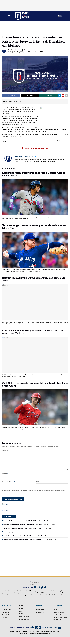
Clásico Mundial (24, 619)
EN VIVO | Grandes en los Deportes (60, 618)
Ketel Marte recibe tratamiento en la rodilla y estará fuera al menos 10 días (33, 174)
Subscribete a (36, 148)
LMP (20, 611)
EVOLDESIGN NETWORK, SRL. (40, 633)
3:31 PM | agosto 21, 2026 (51, 535)
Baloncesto (5, 612)
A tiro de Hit (40, 612)
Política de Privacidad (60, 615)
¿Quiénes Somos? (59, 612)
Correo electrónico (8, 482)
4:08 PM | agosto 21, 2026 (50, 524)
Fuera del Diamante (8, 615)
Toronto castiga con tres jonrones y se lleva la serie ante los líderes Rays (34, 227)
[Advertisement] (35, 28)
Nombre (5, 473)
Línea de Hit (40, 609)
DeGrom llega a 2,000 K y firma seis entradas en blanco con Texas (34, 279)
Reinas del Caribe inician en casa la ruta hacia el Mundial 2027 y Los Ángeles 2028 (24, 521)
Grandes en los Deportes (17, 49)
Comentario (6, 451)
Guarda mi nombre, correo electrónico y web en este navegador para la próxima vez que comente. (34, 490)
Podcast (4, 618)
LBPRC (21, 608)
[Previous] (33, 435)
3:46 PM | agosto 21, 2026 (45, 532)
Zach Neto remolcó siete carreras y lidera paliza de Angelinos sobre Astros (34, 384)
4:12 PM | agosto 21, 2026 (54, 520)
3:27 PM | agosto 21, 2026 (50, 539)
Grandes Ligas (37, 52)
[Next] (36, 435)
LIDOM (21, 606)
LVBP (21, 614)
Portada (55, 609)
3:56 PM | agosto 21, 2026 (49, 528)
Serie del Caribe (24, 616)
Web (37, 482)
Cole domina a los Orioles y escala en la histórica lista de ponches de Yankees (32, 332)
